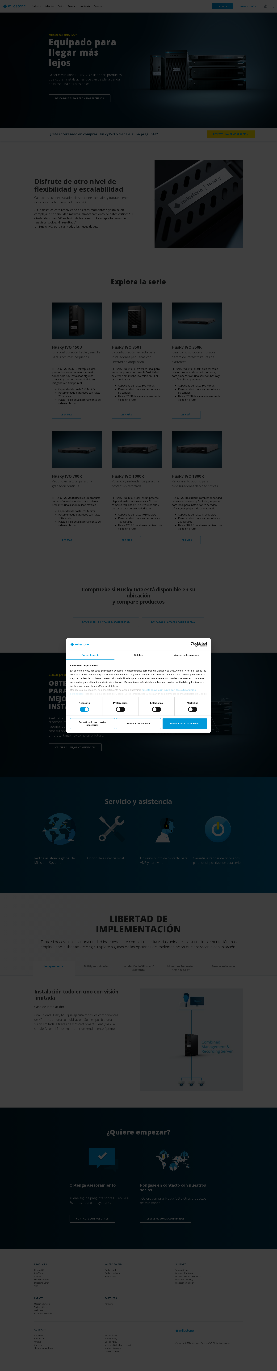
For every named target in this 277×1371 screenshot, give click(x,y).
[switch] (120, 709)
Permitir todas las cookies (184, 723)
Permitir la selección (138, 723)
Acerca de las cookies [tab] (186, 655)
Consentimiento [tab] (90, 655)
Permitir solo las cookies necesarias (92, 723)
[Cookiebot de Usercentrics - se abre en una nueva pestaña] (193, 644)
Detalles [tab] (138, 655)
